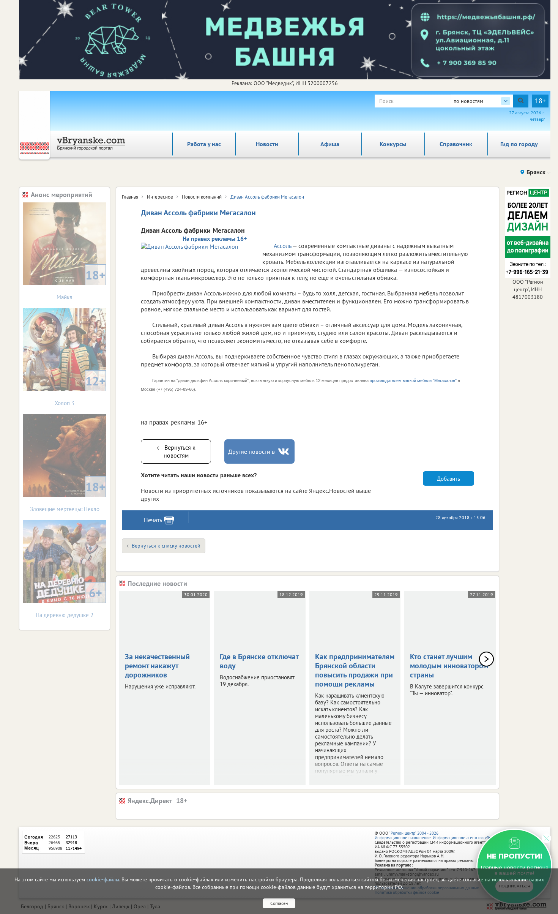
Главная (130, 197)
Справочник (456, 144)
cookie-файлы (103, 879)
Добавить (448, 478)
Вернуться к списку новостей (166, 545)
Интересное (160, 197)
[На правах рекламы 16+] (198, 246)
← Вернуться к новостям (176, 451)
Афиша (329, 144)
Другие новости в (251, 451)
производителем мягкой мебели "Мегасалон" (413, 380)
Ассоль (283, 245)
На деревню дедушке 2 (69, 602)
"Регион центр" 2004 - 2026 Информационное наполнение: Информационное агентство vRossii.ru (438, 835)
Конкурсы (393, 144)
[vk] (284, 452)
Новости (267, 144)
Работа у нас (204, 144)
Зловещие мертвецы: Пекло (68, 496)
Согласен (279, 903)
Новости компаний (202, 197)
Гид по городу (519, 144)
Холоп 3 (80, 390)
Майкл (81, 284)
